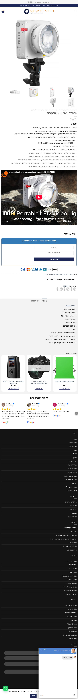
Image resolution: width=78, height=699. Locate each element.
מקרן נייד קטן (72, 628)
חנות (68, 110)
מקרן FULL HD (72, 624)
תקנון (75, 458)
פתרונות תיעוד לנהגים (70, 528)
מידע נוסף (39, 388)
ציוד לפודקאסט (72, 550)
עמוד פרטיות (73, 461)
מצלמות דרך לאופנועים (70, 576)
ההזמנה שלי (73, 446)
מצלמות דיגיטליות (71, 561)
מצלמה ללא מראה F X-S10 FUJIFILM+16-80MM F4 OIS (39, 382)
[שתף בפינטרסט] (61, 289)
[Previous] (76, 374)
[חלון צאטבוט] (58, 673)
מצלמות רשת (73, 565)
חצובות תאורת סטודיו (70, 591)
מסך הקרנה (73, 631)
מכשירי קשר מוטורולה (70, 546)
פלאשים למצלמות (71, 583)
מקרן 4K (74, 620)
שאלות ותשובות (50, 5)
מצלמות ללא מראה (71, 605)
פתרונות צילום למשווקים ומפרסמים (66, 535)
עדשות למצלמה (72, 580)
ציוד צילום (62, 110)
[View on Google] (3, 405)
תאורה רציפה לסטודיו (52, 110)
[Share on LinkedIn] (57, 289)
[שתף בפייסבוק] (71, 289)
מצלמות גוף (73, 572)
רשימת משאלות (72, 472)
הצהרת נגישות (72, 469)
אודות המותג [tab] (36, 301)
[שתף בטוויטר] (68, 289)
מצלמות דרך (73, 506)
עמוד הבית (74, 110)
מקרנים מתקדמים (71, 617)
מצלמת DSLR (72, 609)
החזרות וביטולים (72, 465)
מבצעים (74, 513)
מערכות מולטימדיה (71, 502)
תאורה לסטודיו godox (37, 110)
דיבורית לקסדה (72, 532)
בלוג (44, 5)
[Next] (1, 374)
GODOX (65, 286)
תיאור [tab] (44, 301)
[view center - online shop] (39, 11)
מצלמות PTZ (73, 568)
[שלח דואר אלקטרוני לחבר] (64, 289)
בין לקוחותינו (39, 5)
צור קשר (22, 5)
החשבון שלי (73, 443)
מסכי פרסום (73, 639)
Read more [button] (5, 418)
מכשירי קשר (73, 543)
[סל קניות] (2, 11)
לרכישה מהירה (65, 388)
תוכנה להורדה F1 (71, 487)
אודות (56, 5)
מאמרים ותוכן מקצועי (70, 476)
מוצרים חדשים (72, 517)
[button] (1, 413)
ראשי (75, 439)
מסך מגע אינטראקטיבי (70, 635)
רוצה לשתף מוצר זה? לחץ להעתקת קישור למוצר (61, 279)
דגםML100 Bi (70, 306)
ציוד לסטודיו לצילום (70, 594)
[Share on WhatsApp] (74, 289)
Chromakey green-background (64, 381)
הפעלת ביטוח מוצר (29, 5)
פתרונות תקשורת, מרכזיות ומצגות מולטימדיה (63, 539)
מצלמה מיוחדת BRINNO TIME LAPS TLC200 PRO (13, 382)
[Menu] (75, 11)
